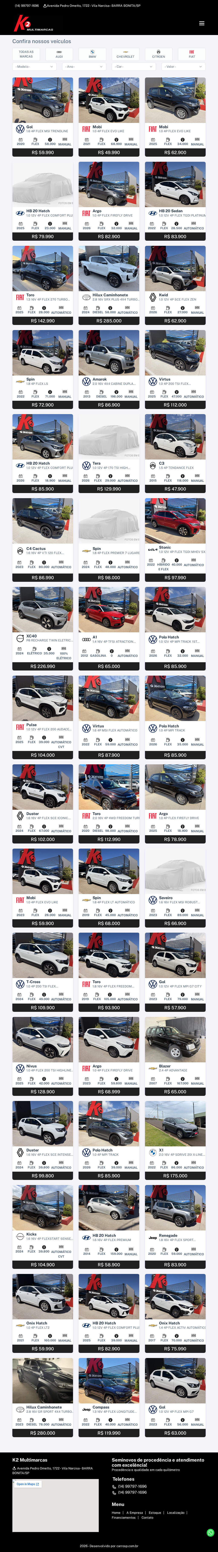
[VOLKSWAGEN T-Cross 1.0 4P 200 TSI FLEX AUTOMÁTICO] (42, 955)
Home (116, 1512)
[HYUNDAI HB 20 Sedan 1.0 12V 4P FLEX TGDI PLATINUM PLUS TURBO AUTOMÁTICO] (175, 184)
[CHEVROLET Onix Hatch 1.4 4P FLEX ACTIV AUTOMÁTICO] (175, 1296)
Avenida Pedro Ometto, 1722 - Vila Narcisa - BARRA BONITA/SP (94, 5)
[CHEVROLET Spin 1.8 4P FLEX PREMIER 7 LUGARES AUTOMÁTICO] (109, 521)
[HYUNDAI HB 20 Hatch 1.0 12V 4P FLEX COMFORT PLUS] (42, 184)
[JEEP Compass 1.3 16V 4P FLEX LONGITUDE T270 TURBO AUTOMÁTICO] (109, 1380)
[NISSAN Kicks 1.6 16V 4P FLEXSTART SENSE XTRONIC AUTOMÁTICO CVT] (42, 1207)
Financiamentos (124, 1517)
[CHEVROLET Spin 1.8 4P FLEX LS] (42, 352)
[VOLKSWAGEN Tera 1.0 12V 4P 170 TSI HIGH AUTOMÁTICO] (109, 437)
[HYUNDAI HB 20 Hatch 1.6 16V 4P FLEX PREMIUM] (109, 1207)
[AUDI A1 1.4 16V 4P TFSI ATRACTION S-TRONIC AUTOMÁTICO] (109, 609)
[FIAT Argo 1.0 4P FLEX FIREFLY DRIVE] (109, 184)
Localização (175, 1512)
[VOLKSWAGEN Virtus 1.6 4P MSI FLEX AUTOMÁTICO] (109, 698)
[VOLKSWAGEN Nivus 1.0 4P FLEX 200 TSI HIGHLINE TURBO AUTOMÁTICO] (42, 1039)
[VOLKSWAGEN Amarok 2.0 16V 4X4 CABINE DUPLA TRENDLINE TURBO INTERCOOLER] (109, 352)
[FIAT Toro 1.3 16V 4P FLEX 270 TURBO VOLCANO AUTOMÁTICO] (42, 268)
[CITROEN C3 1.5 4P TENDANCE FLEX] (175, 437)
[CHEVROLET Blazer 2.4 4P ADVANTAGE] (175, 1039)
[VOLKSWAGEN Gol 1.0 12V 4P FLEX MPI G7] (175, 1380)
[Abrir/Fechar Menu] (202, 23)
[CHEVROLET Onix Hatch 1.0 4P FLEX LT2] (42, 1296)
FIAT (192, 56)
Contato (147, 1517)
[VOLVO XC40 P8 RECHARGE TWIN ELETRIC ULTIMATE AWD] (42, 609)
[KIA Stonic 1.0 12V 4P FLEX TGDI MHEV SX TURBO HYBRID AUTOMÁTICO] (175, 521)
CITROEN (158, 56)
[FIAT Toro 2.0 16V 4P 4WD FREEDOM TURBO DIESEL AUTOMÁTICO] (109, 787)
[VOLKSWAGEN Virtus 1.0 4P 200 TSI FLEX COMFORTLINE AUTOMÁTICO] (175, 352)
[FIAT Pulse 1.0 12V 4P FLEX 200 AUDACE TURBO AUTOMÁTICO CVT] (42, 698)
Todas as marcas (26, 54)
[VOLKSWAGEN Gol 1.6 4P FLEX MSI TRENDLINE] (42, 100)
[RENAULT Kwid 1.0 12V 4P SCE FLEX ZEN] (175, 268)
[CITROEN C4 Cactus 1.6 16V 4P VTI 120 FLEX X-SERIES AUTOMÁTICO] (42, 521)
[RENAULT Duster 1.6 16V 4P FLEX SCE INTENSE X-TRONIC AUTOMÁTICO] (42, 1123)
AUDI (59, 56)
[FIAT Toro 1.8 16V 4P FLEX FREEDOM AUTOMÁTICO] (109, 955)
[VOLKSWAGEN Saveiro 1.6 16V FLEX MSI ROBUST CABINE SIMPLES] (175, 871)
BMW (92, 56)
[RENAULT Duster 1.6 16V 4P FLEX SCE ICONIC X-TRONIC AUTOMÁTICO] (42, 787)
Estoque (155, 1512)
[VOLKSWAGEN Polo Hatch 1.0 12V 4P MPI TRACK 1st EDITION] (175, 609)
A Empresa (134, 1512)
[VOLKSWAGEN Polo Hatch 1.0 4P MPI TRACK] (175, 698)
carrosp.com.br (127, 1546)
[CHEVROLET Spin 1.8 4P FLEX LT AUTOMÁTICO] (109, 871)
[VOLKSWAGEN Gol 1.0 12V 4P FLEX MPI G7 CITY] (175, 955)
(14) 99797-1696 (26, 5)
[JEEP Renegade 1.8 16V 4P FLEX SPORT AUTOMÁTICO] (175, 1207)
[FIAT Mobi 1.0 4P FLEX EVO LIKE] (109, 100)
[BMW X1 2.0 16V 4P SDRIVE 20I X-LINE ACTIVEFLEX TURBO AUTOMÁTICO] (175, 1123)
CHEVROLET (125, 56)
